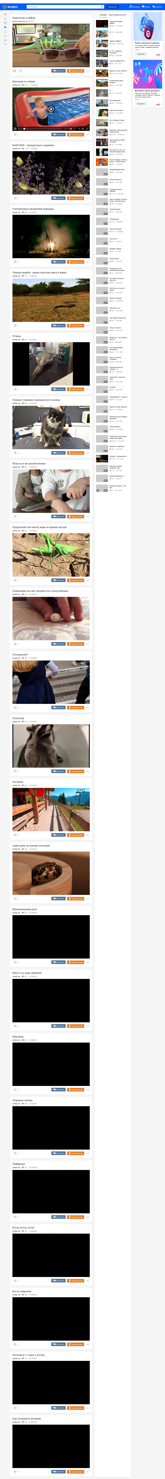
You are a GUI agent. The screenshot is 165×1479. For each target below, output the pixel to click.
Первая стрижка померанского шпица (36, 399)
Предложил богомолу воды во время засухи (39, 527)
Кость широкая (21, 1291)
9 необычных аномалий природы (33, 208)
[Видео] (5, 27)
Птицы (16, 336)
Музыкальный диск (24, 909)
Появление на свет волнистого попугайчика (40, 591)
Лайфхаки (18, 1163)
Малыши (18, 1036)
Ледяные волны (22, 1100)
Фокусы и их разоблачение (29, 463)
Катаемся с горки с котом (28, 1355)
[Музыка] (5, 31)
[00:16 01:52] (51, 45)
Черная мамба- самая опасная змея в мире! (39, 272)
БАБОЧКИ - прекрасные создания (33, 145)
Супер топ (16, 85)
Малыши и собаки (23, 81)
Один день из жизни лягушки (31, 845)
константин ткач (19, 21)
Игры (147, 7)
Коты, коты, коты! (23, 1227)
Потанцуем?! (20, 654)
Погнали (17, 781)
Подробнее (141, 54)
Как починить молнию (26, 1418)
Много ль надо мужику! (27, 972)
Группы (158, 7)
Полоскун (18, 718)
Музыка (136, 7)
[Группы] (5, 36)
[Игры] (5, 44)
